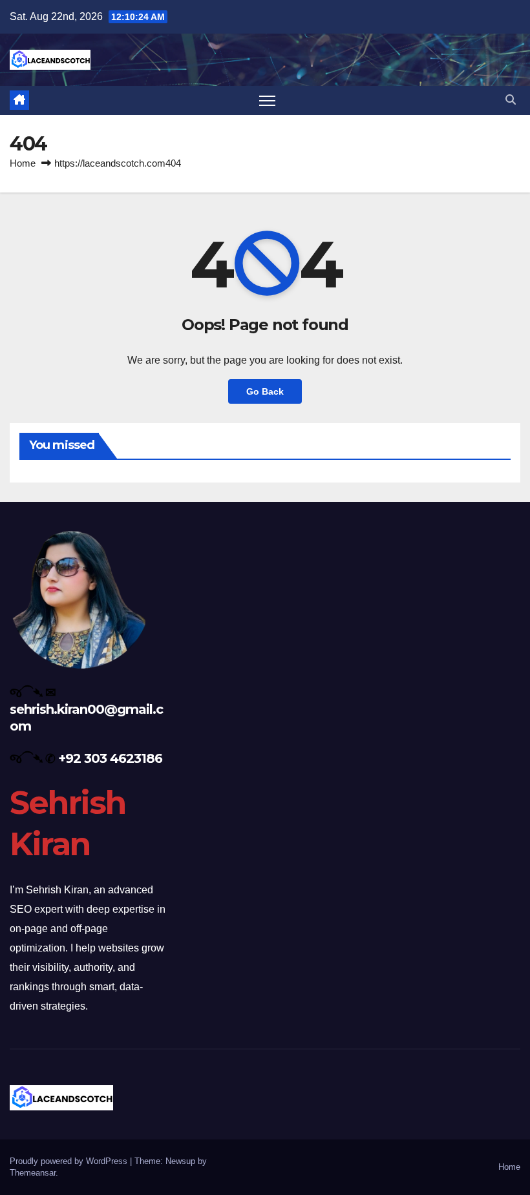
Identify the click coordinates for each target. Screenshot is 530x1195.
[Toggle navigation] (267, 100)
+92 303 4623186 (110, 758)
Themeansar (33, 1173)
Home (23, 163)
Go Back (265, 391)
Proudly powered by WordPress (70, 1161)
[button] (510, 99)
